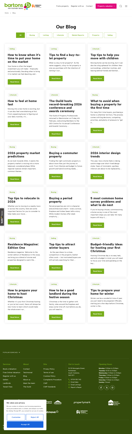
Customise (16, 417)
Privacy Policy (49, 369)
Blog (25, 376)
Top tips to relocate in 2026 (24, 199)
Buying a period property (60, 199)
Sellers (5, 380)
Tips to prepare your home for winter (105, 291)
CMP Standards (49, 387)
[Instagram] (112, 387)
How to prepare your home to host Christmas (22, 293)
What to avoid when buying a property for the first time (106, 104)
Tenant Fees (7, 387)
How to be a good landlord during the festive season (63, 293)
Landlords (7, 383)
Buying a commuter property (63, 154)
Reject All (35, 417)
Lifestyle (60, 35)
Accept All (25, 424)
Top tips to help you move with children (105, 56)
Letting (46, 35)
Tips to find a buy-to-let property (64, 56)
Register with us (77, 6)
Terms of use (48, 372)
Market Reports (78, 35)
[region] (25, 415)
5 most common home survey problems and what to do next (107, 201)
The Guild (27, 387)
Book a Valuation (9, 369)
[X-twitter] (106, 387)
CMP (45, 383)
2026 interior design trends (106, 154)
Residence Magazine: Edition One (23, 245)
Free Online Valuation (11, 372)
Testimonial (27, 372)
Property (95, 35)
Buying (32, 35)
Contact (89, 6)
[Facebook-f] (101, 387)
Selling (110, 35)
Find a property (62, 6)
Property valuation (105, 6)
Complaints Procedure (52, 380)
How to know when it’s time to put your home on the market (24, 58)
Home (7, 13)
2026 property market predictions (24, 154)
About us (26, 380)
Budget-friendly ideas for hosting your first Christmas (107, 247)
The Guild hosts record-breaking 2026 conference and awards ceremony (65, 106)
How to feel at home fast (22, 102)
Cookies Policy (49, 376)
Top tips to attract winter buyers (62, 245)
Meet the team (29, 383)
